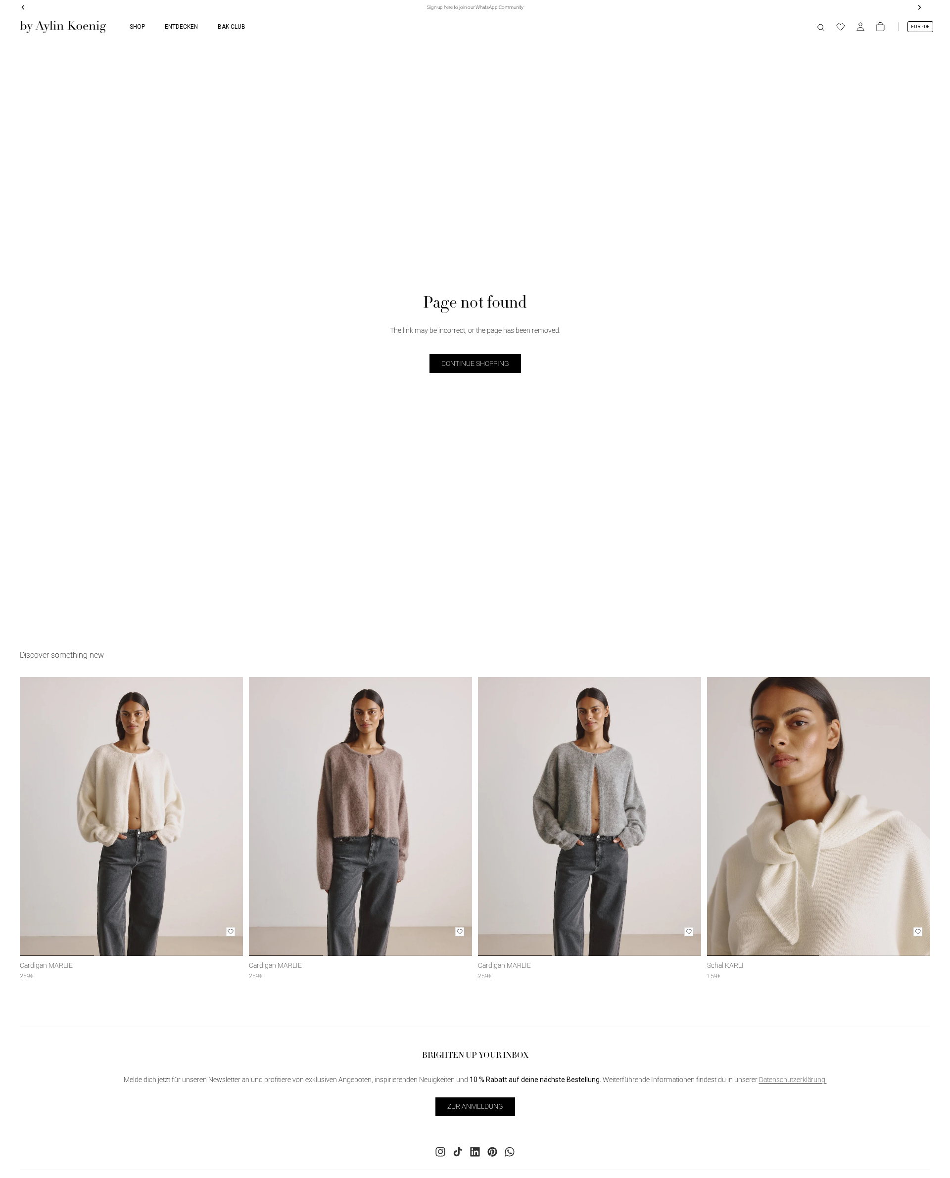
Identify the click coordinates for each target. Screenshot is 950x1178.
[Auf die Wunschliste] (230, 931)
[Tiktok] (458, 1151)
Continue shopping (475, 363)
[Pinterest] (492, 1151)
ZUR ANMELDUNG (475, 1106)
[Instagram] (440, 1151)
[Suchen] (821, 26)
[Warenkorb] (880, 27)
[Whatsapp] (510, 1151)
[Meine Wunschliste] (841, 27)
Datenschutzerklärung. (793, 1080)
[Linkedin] (475, 1151)
